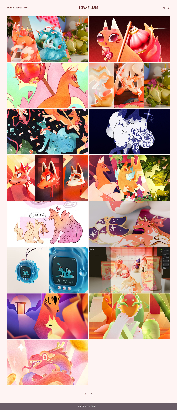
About (26, 8)
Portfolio (10, 8)
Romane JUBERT (88, 8)
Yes (86, 406)
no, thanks (92, 406)
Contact (19, 8)
